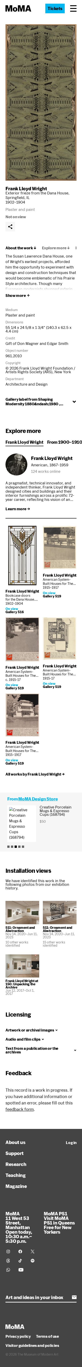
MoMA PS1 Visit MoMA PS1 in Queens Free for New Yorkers (59, 1223)
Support (14, 1153)
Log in (71, 1142)
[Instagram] (9, 1251)
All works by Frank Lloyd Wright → (35, 774)
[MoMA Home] (18, 8)
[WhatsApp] (9, 1270)
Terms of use (47, 1336)
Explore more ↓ (56, 248)
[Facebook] (22, 1251)
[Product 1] (8, 847)
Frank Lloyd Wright (26, 188)
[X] (34, 1251)
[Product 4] (19, 847)
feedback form (19, 1109)
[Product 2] (12, 847)
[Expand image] (41, 102)
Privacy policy (18, 1336)
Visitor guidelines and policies (32, 1345)
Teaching (15, 1175)
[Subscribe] (74, 1297)
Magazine (16, 1186)
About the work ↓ (20, 248)
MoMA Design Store (38, 798)
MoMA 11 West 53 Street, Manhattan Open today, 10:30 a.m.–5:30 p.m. (18, 1227)
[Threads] (9, 1260)
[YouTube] (22, 1270)
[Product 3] (16, 847)
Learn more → (17, 509)
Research (15, 1164)
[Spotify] (34, 1260)
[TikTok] (22, 1260)
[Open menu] (73, 8)
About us (15, 1142)
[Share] (10, 226)
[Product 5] (23, 847)
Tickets (55, 8)
